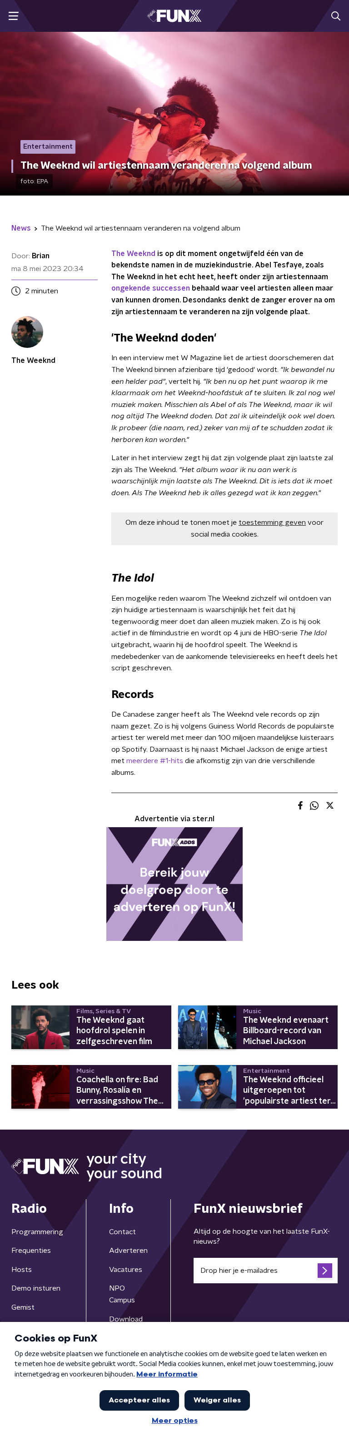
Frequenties (31, 1250)
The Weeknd (133, 253)
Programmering (37, 1232)
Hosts (21, 1269)
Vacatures (125, 1269)
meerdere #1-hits (154, 760)
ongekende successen (150, 288)
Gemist (23, 1307)
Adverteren (128, 1250)
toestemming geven (272, 522)
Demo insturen (35, 1288)
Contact (122, 1232)
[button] (13, 16)
